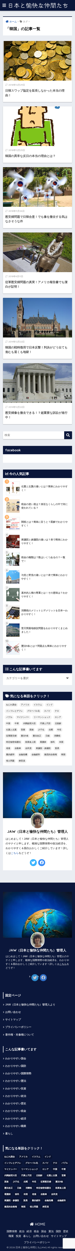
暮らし (9, 1133)
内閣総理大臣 (29, 723)
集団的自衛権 (50, 754)
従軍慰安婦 (11, 736)
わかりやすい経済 (15, 1118)
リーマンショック (42, 717)
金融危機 (23, 754)
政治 (21, 1231)
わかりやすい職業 (15, 1126)
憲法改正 (37, 736)
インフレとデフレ (14, 711)
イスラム (38, 704)
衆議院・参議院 (43, 748)
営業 (23, 729)
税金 (36, 1231)
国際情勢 (12, 1231)
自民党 (28, 748)
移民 (53, 742)
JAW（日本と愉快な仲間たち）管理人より (30, 1004)
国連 (31, 729)
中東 (17, 723)
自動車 (18, 748)
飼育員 (22, 761)
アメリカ (25, 704)
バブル (9, 717)
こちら (15, 853)
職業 (11, 1236)
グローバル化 (33, 711)
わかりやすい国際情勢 (18, 1073)
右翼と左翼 (11, 729)
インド (49, 704)
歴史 (65, 1231)
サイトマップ (13, 1019)
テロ (57, 711)
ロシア (58, 717)
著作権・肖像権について (19, 1034)
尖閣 (51, 729)
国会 (43, 1231)
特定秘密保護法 (13, 742)
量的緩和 (10, 754)
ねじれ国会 (11, 704)
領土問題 (10, 761)
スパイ (47, 711)
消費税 (57, 736)
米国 (61, 742)
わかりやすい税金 (15, 1111)
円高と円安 (45, 723)
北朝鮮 (58, 723)
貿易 (57, 748)
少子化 (41, 729)
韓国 (63, 754)
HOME (39, 1224)
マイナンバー (23, 717)
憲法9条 (24, 736)
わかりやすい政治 (15, 1096)
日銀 (48, 736)
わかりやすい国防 (15, 1066)
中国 (8, 723)
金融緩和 (36, 754)
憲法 (51, 1231)
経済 (29, 1231)
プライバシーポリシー (18, 1027)
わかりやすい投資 (15, 1088)
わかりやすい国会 (15, 1058)
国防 (58, 1231)
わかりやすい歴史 (15, 1103)
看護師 (43, 742)
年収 (59, 729)
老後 (8, 748)
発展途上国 (30, 742)
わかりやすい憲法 (15, 1080)
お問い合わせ (13, 1012)
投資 (18, 1236)
